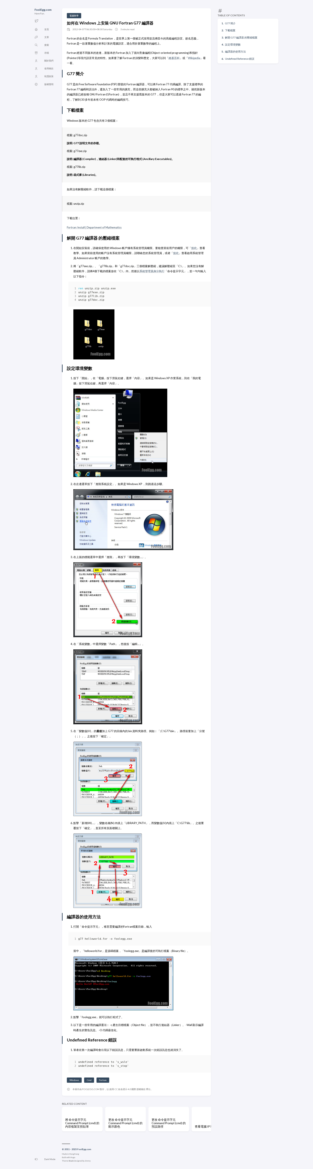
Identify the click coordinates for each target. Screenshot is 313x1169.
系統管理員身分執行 (152, 271)
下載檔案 (230, 30)
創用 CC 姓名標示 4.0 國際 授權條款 (127, 1089)
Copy (200, 289)
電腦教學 (74, 15)
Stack (71, 1161)
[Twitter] (36, 21)
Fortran (103, 1080)
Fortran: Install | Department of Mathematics (94, 227)
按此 (194, 248)
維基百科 (174, 58)
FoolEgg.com (43, 9)
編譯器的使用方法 (235, 51)
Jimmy (88, 1161)
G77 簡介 (230, 23)
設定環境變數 (233, 44)
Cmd (89, 1080)
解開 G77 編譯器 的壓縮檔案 (241, 37)
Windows (74, 1080)
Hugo (72, 1157)
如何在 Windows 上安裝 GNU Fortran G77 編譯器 (110, 23)
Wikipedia (194, 58)
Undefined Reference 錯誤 (239, 58)
